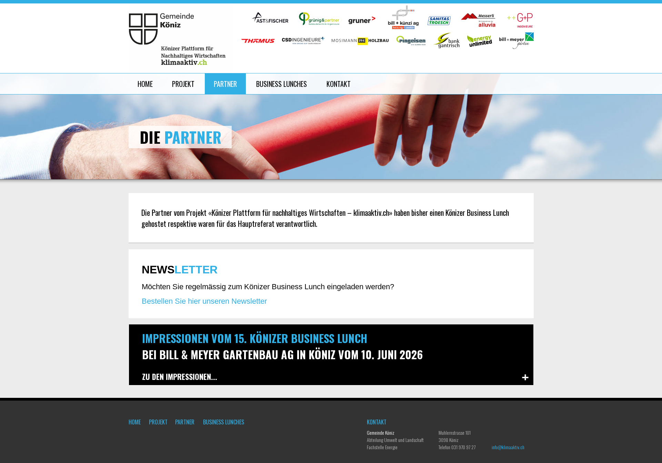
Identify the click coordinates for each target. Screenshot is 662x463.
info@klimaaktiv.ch (508, 447)
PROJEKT (183, 84)
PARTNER (225, 84)
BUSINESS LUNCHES (282, 84)
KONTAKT (339, 84)
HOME (145, 84)
